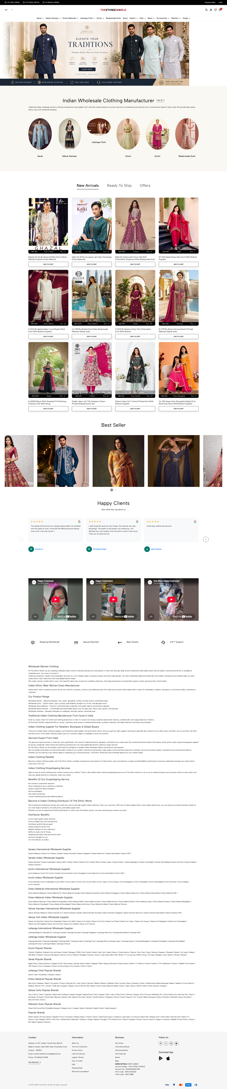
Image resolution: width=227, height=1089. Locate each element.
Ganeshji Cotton (138, 983)
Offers (145, 185)
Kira (72, 966)
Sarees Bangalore (131, 862)
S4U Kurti (56, 1019)
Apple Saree (32, 964)
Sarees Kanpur (118, 862)
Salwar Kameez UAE (173, 913)
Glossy (132, 986)
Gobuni (174, 964)
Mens (150, 18)
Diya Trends (86, 952)
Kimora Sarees (63, 966)
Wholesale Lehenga (35, 711)
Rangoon (72, 952)
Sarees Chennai (34, 865)
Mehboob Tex (157, 994)
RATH (49, 1019)
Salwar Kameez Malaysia (37, 913)
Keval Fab (40, 1008)
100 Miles (31, 955)
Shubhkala (43, 975)
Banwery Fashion (61, 997)
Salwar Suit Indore (84, 921)
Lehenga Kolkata (49, 944)
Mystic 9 (122, 955)
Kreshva (166, 1019)
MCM (139, 986)
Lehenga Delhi (64, 941)
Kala (116, 983)
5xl (103, 392)
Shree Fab (32, 1008)
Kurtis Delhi (59, 882)
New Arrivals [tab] (88, 185)
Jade (127, 986)
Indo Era (63, 955)
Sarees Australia (70, 853)
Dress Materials (69, 18)
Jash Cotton (81, 983)
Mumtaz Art (71, 983)
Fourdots (187, 997)
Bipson (103, 983)
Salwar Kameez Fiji (55, 913)
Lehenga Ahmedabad (176, 941)
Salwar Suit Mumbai (35, 921)
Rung (144, 955)
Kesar (58, 975)
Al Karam (40, 997)
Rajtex (88, 964)
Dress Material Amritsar (80, 904)
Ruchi (83, 966)
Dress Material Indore (93, 902)
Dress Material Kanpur (161, 902)
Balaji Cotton (119, 986)
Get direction (33, 1062)
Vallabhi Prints (176, 1019)
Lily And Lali (135, 1017)
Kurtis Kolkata (183, 882)
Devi (143, 952)
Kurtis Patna (91, 882)
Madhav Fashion (34, 986)
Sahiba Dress (88, 994)
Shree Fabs (49, 997)
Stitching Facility (121, 1050)
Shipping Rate (77, 1068)
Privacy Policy (77, 1050)
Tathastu (51, 975)
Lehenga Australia (74, 933)
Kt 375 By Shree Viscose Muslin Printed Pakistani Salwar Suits (176, 330)
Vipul (89, 966)
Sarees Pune (84, 862)
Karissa (47, 955)
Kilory (123, 994)
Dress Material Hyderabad (57, 902)
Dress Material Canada (71, 893)
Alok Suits (32, 983)
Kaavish (129, 997)
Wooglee (82, 955)
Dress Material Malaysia (37, 893)
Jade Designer (110, 1008)
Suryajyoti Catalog (72, 1017)
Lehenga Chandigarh (159, 941)
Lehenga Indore (77, 941)
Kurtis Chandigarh (141, 882)
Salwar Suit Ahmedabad (37, 924)
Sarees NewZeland (113, 853)
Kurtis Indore (70, 882)
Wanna (75, 955)
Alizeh (94, 952)
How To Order (77, 1061)
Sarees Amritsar (177, 862)
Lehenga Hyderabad (50, 941)
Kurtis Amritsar (170, 882)
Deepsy (71, 986)
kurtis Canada (54, 873)
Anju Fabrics (168, 955)
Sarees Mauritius (98, 853)
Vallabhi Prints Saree (186, 964)
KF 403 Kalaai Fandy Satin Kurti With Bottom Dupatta (178, 258)
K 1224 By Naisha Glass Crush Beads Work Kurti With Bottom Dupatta (46, 330)
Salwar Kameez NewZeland (154, 913)
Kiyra (40, 966)
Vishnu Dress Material (104, 986)
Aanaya (40, 1022)
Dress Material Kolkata (99, 904)
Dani (107, 994)
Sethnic (132, 964)
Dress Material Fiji (54, 893)
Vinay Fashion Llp (170, 994)
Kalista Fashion (44, 964)
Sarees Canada (56, 853)
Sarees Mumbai (34, 862)
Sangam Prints (56, 964)
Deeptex (162, 952)
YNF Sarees (32, 966)
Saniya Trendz (119, 997)
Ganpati (64, 986)
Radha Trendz (98, 1008)
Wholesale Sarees (35, 701)
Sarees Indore (72, 862)
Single (185, 18)
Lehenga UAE (135, 933)
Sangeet (132, 1019)
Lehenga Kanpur (128, 941)
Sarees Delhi (61, 862)
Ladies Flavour (111, 952)
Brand (117, 1057)
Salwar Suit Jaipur (127, 921)
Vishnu (185, 1019)
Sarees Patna (95, 862)
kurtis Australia (66, 873)
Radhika (38, 952)
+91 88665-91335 (41, 1057)
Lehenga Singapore (89, 933)
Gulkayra (65, 994)
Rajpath (95, 964)
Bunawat (113, 964)
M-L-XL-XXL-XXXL (134, 320)
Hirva (70, 955)
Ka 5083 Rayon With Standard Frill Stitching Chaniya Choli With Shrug (47, 402)
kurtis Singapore (80, 873)
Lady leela (126, 1017)
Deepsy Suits (139, 994)
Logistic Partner (78, 1057)
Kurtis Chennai (34, 884)
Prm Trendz (46, 986)
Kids (142, 18)
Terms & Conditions (79, 1047)
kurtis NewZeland (107, 873)
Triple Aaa (56, 986)
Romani (90, 983)
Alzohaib (174, 997)
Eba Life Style (33, 1000)
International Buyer (122, 1047)
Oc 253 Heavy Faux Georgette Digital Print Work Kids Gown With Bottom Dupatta (177, 402)
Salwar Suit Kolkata (71, 924)
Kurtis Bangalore (126, 882)
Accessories (162, 18)
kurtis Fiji (44, 873)
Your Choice (33, 994)
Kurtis (99, 18)
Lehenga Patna (102, 941)
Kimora (148, 994)
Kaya (148, 952)
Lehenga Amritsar (35, 944)
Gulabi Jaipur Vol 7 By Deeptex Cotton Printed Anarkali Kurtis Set (88, 402)
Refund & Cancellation (80, 1072)
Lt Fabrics (140, 964)
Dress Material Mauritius (130, 893)
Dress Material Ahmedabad (60, 904)
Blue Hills (113, 955)
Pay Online (119, 1043)
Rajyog (106, 964)
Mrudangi (55, 955)
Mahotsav (166, 964)
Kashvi (77, 966)
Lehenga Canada (59, 933)
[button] (28, 79)
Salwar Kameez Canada (72, 913)
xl (179, 248)
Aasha (82, 1008)
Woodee (169, 952)
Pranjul (62, 983)
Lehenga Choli (86, 18)
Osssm (97, 955)
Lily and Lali (131, 955)
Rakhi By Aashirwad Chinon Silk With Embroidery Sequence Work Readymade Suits (135, 258)
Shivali (176, 955)
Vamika (183, 955)
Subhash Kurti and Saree (52, 952)
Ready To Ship (119, 185)
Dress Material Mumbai (37, 902)
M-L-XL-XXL (48, 320)
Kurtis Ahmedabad (156, 882)
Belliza (97, 983)
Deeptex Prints (58, 1017)
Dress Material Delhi (75, 902)
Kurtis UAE (119, 873)
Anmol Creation (151, 964)
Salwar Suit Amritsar (55, 924)
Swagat (78, 994)
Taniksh (31, 952)
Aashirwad (56, 994)
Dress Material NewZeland (150, 893)
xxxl (92, 392)
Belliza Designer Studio (152, 997)
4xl (98, 392)
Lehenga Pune (89, 941)
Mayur (47, 983)
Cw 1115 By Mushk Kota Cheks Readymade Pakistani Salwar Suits (90, 330)
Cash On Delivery (78, 1054)
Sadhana (178, 983)
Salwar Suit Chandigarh (177, 921)
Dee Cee (101, 952)
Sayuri (41, 994)
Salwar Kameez (52, 18)
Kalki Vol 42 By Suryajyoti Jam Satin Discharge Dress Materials (92, 258)
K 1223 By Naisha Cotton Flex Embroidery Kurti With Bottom (133, 330)
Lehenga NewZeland (120, 933)
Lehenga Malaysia (35, 933)
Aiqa (117, 994)
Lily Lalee (184, 952)
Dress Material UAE (169, 893)
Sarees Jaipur (106, 862)
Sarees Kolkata (190, 862)
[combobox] (9, 10)
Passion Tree (135, 952)
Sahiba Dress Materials (154, 983)
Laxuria (145, 1019)
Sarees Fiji (46, 853)
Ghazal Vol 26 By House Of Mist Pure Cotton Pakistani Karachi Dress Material (47, 258)
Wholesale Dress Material (38, 706)
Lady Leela (105, 955)
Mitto (139, 955)
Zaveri (42, 1000)
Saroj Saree (68, 964)
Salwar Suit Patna (112, 921)
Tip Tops (151, 955)
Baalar (171, 983)
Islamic (133, 18)
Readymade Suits (113, 18)
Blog (117, 1061)
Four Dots (81, 997)
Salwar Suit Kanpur (142, 921)
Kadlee (191, 952)
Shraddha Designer (53, 1008)
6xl (109, 392)
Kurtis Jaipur (102, 882)
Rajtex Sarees (33, 1017)
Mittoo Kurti (117, 1019)
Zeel (36, 975)
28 (177, 392)
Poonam (40, 955)
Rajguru (159, 1019)
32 (181, 392)
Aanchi (152, 1019)
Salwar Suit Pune (98, 921)
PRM (78, 952)
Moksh (176, 952)
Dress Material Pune (110, 902)
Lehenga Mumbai (34, 941)
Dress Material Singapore (109, 893)
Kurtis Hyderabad (47, 882)
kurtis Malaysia (33, 873)
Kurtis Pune (81, 882)
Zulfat (144, 986)
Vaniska (154, 952)
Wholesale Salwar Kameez (38, 709)
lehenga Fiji (47, 933)
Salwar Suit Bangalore (159, 921)
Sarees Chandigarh (147, 862)
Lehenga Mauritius (105, 933)
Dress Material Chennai (118, 904)
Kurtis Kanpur (114, 882)
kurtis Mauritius (93, 873)
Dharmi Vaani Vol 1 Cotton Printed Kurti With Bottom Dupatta (134, 402)
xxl (184, 248)
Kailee (65, 952)
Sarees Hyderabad (48, 862)
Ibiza (96, 994)
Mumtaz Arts (183, 994)
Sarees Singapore (83, 853)
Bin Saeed (91, 986)
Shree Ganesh (153, 986)
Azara (129, 983)
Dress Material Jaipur (144, 902)
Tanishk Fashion (99, 997)
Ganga (165, 983)
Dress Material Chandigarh (38, 904)
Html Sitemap (120, 1054)
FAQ (73, 1064)
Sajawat (48, 994)
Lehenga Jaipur (114, 941)
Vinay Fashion (188, 983)
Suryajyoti (55, 983)
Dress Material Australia (90, 893)
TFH (160, 964)
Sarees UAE (125, 853)
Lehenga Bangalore (142, 941)
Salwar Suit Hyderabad (53, 921)
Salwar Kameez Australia (92, 913)
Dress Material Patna (127, 902)
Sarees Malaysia (34, 853)
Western (175, 18)
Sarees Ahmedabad (162, 862)
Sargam (102, 994)
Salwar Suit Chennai (87, 924)
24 (172, 392)
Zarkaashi (47, 966)
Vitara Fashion (124, 952)
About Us (75, 1043)
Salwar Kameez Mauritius (133, 913)
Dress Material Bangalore (180, 902)
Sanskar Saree (79, 964)
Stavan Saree (123, 964)
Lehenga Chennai (63, 944)
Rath (100, 964)
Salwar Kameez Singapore (112, 913)
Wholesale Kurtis (34, 703)
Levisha (122, 983)
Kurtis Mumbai (33, 882)
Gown (125, 18)
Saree (39, 18)
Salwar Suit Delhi (69, 921)
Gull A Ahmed (80, 986)
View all (159, 100)
